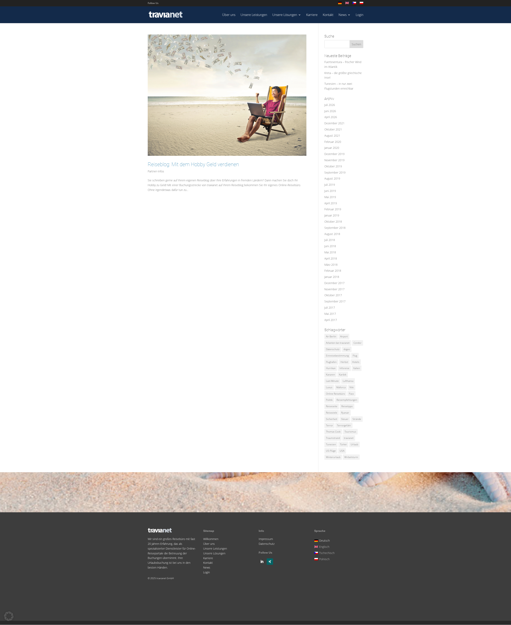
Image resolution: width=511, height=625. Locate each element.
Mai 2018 (330, 252)
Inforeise (344, 368)
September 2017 (335, 301)
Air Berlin (331, 336)
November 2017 (334, 289)
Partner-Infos (156, 171)
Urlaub (354, 444)
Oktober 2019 (333, 166)
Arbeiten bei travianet (338, 343)
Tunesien (331, 444)
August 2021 (332, 135)
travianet (349, 438)
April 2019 (330, 203)
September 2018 (335, 228)
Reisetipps (347, 406)
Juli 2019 (329, 185)
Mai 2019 (330, 197)
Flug (355, 355)
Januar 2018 (331, 277)
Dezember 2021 (334, 123)
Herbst (344, 362)
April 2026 (330, 117)
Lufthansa (348, 381)
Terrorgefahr (344, 425)
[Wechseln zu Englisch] (347, 4)
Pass (351, 393)
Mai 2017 (330, 314)
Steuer (345, 419)
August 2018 (332, 234)
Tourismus (350, 431)
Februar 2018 (332, 271)
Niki (352, 387)
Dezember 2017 (334, 283)
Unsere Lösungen (284, 15)
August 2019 (332, 178)
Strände (357, 419)
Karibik (342, 374)
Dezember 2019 (334, 154)
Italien (356, 368)
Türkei (343, 444)
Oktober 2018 (333, 221)
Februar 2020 (332, 142)
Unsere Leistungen (254, 15)
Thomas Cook (333, 431)
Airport (344, 336)
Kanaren (330, 374)
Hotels (355, 362)
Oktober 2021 (333, 129)
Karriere (312, 15)
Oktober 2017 (333, 295)
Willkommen (210, 539)
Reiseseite (331, 406)
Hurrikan (331, 368)
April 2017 (330, 320)
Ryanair (345, 412)
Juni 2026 (330, 111)
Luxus (329, 387)
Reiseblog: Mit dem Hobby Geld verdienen (193, 164)
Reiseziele (331, 412)
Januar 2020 (331, 148)
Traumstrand (333, 438)
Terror (329, 425)
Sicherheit (331, 419)
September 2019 (335, 172)
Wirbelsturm (351, 457)
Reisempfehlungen (347, 400)
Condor (357, 343)
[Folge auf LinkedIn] (262, 561)
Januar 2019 (331, 215)
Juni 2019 (330, 191)
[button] (9, 616)
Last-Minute (332, 381)
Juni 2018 (330, 246)
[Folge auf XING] (270, 561)
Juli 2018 (329, 240)
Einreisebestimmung (337, 355)
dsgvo (347, 349)
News (343, 15)
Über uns (228, 15)
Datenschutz (333, 349)
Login (359, 15)
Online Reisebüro (335, 393)
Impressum (266, 539)
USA (342, 450)
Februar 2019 (332, 209)
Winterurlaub (333, 457)
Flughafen (331, 362)
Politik (329, 400)
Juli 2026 (329, 105)
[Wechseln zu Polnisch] (361, 4)
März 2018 (331, 265)
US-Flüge (331, 450)
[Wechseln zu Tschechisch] (354, 4)
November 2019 (334, 160)
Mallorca (341, 387)
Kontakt (328, 15)
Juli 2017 (329, 307)
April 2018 (330, 258)
